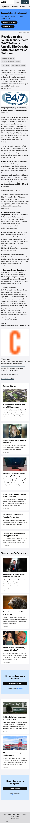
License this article (7, 379)
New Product (5, 65)
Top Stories (5, 7)
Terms (4, 814)
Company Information (8, 58)
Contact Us (24, 814)
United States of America (18, 65)
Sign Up (25, 2)
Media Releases (15, 816)
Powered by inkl (15, 818)
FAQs (14, 814)
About (18, 814)
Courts (22, 7)
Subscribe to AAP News (9, 22)
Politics (15, 7)
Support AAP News (15, 788)
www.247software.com (9, 319)
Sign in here (19, 688)
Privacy (9, 814)
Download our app (8, 26)
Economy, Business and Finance (11, 61)
